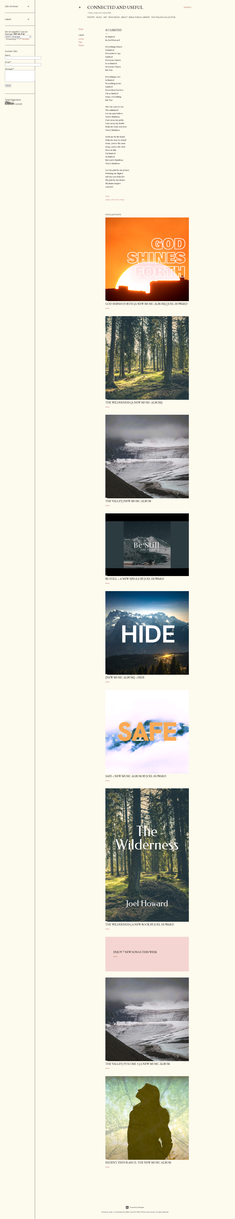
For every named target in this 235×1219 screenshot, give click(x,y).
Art (105, 17)
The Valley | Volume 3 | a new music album (137, 1064)
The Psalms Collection (163, 17)
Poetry (91, 17)
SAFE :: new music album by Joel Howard (135, 776)
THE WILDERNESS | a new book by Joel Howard (139, 924)
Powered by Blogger (137, 1207)
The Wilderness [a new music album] (133, 402)
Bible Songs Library (139, 17)
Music (99, 17)
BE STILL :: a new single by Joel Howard (134, 579)
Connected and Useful (115, 7)
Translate (25, 39)
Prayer (81, 45)
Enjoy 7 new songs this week (135, 952)
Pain (80, 42)
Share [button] (80, 29)
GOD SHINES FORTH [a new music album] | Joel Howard (146, 304)
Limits (81, 39)
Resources (114, 17)
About (124, 17)
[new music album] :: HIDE (125, 677)
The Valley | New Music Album (128, 501)
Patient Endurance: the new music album (138, 1162)
